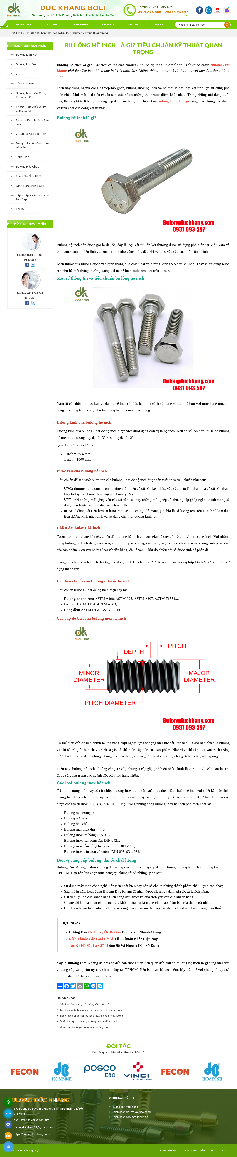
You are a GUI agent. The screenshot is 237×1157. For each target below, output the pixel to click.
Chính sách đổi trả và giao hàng (131, 1112)
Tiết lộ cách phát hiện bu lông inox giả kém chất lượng (91, 1015)
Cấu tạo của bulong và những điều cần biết (84, 1004)
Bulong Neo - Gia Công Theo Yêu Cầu (31, 95)
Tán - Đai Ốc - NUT (28, 176)
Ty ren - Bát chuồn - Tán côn (32, 122)
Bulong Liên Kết (26, 54)
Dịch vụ (108, 24)
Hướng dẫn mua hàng (125, 1106)
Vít (18, 74)
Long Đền (22, 157)
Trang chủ (22, 24)
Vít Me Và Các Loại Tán (31, 133)
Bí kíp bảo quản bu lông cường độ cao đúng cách (88, 1021)
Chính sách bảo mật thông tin (130, 1117)
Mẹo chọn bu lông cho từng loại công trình (84, 1027)
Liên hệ (158, 24)
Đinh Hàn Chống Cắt (30, 186)
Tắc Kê (20, 209)
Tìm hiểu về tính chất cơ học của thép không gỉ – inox (91, 1009)
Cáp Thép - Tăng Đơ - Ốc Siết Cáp (32, 197)
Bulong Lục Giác (26, 64)
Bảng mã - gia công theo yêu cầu (32, 145)
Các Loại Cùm (25, 83)
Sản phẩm (80, 24)
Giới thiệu (52, 24)
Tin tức (133, 24)
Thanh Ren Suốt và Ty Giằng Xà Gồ (31, 108)
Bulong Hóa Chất (27, 166)
